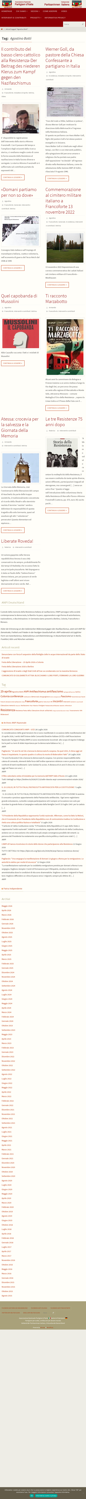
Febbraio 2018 (8, 1231)
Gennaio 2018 (7, 1235)
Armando (8, 89)
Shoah (42, 704)
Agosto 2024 (7, 983)
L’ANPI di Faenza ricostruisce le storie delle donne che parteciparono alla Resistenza (37, 837)
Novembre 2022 (8, 1054)
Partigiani (42, 699)
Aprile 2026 (6, 903)
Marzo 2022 (6, 1089)
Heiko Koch (46, 695)
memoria (12, 699)
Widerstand (5, 708)
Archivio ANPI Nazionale (15, 715)
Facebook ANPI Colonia (39, 1301)
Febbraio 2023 (8, 1040)
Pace (31, 698)
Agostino (52, 72)
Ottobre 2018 (7, 1218)
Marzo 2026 (6, 908)
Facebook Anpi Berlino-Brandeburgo (15, 1301)
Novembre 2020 (8, 1160)
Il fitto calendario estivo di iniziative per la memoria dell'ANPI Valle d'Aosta (33, 769)
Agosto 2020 (7, 1173)
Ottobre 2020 (7, 1164)
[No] (83, 1493)
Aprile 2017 (6, 1244)
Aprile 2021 (6, 1138)
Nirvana (42, 1321)
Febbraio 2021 (8, 1147)
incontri (58, 694)
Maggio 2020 (7, 1187)
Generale (17, 202)
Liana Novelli (79, 695)
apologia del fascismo (69, 685)
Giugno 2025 (7, 939)
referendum (68, 698)
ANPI (26, 684)
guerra (40, 695)
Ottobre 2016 (7, 1257)
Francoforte (8, 92)
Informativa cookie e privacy (46, 1496)
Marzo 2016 (6, 1266)
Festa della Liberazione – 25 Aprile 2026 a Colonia (22, 655)
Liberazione (5, 698)
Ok (32, 1496)
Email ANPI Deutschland (31, 1306)
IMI (51, 695)
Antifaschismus (37, 684)
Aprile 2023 (6, 1032)
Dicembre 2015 (8, 1275)
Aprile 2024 (6, 1001)
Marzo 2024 (6, 1005)
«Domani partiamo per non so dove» (19, 190)
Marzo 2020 (6, 1195)
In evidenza (53, 75)
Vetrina (31, 92)
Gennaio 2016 (7, 1271)
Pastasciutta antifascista (52, 698)
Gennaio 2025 (7, 961)
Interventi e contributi (22, 306)
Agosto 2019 (7, 1209)
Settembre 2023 (8, 1023)
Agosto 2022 (7, 1067)
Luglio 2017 (6, 1240)
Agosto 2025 (7, 930)
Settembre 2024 (8, 978)
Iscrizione (73, 695)
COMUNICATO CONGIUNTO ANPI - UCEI (18, 722)
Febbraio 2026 (8, 912)
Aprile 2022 (6, 1085)
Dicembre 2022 (8, 1049)
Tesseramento (74, 704)
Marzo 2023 (6, 1036)
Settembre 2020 (8, 1169)
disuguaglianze (45, 690)
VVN (81, 704)
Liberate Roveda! (17, 535)
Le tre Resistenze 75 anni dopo (63, 416)
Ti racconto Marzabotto (56, 294)
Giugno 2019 (7, 1213)
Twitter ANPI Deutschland (11, 1306)
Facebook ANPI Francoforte (60, 1301)
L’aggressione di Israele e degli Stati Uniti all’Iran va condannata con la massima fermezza (39, 664)
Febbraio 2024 (8, 1009)
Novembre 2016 (8, 1253)
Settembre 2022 (8, 1063)
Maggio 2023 (7, 1027)
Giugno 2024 (7, 992)
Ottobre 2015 (7, 1284)
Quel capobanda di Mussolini (19, 294)
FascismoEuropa (76, 690)
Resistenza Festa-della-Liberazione (27, 704)
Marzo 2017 (6, 1249)
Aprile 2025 (6, 948)
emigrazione (57, 690)
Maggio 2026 (7, 899)
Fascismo (66, 689)
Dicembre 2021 (8, 1103)
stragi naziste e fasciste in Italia (61, 703)
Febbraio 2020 (8, 1200)
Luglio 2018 (6, 1222)
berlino (77, 685)
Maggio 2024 (7, 996)
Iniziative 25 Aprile (21, 92)
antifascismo (55, 684)
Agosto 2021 (7, 1120)
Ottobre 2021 (7, 1111)
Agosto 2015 (7, 1289)
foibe (23, 695)
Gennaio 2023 (7, 1045)
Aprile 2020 (6, 1191)
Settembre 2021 (8, 1116)
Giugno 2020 (7, 1182)
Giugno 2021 (7, 1129)
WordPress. (50, 1321)
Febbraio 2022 (8, 1094)
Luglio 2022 (6, 1072)
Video (4, 95)
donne (52, 690)
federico (52, 425)
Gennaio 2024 (7, 1014)
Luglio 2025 (6, 934)
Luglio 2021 (6, 1125)
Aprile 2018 (6, 1226)
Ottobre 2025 (7, 925)
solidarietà (48, 703)
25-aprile (6, 684)
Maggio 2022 (7, 1080)
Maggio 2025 (7, 943)
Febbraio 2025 (8, 956)
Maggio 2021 (7, 1133)
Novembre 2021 (8, 1107)
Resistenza (8, 703)
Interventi (66, 695)
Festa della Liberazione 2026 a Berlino (18, 659)
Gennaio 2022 (7, 1098)
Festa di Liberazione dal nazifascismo (11, 695)
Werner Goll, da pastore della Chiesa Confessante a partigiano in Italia (64, 57)
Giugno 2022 (7, 1076)
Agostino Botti (17, 685)
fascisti (83, 690)
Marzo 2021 (6, 1142)
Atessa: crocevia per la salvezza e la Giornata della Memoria (19, 422)
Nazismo (18, 698)
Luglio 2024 (6, 987)
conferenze (16, 689)
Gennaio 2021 (7, 1151)
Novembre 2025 (8, 921)
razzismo (61, 698)
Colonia (5, 689)
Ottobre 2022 (7, 1058)
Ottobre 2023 (7, 1018)
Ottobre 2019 (7, 1204)
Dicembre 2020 (8, 1156)
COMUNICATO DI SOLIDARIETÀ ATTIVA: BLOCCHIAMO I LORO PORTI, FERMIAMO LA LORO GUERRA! (43, 668)
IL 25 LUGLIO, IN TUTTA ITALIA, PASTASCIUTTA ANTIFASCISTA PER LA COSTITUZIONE (38, 780)
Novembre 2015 (8, 1280)
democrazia (35, 690)
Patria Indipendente (13, 881)
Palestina (35, 698)
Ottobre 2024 (7, 974)
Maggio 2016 (7, 1262)
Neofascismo (25, 699)
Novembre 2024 (8, 970)
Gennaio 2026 (7, 917)
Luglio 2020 (6, 1178)
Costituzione (27, 690)
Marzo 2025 (6, 952)
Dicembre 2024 (8, 965)
